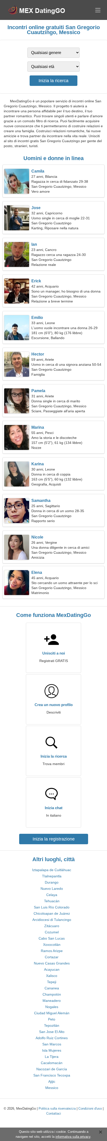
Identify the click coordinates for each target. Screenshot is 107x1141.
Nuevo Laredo (52, 889)
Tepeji (51, 982)
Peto (51, 1019)
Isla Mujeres (51, 1050)
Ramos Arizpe (52, 951)
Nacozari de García (51, 1069)
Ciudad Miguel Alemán (51, 1013)
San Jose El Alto (51, 1032)
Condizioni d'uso (90, 1108)
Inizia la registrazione (54, 839)
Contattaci (53, 1113)
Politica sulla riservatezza (57, 1108)
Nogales (51, 1007)
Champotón (52, 994)
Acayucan (51, 969)
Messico (51, 1088)
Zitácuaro (51, 926)
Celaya (51, 895)
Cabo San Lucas (52, 938)
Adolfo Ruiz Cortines (52, 1038)
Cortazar (51, 957)
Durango (51, 882)
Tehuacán (51, 901)
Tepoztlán (51, 1025)
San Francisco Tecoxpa (51, 1075)
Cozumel (52, 932)
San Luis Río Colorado (51, 907)
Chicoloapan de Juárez (52, 913)
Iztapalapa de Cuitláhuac (51, 870)
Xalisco (51, 976)
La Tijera (51, 1057)
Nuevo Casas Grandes (52, 963)
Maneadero (52, 1001)
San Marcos (51, 1044)
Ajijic (51, 1081)
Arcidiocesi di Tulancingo (51, 920)
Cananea (52, 988)
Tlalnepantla (51, 876)
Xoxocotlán (51, 945)
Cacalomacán (51, 1063)
